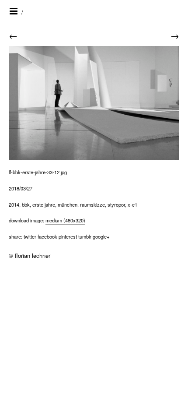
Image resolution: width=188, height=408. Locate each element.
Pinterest (68, 236)
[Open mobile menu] (14, 11)
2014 (14, 204)
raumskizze (92, 204)
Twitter (30, 236)
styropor (116, 204)
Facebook (47, 236)
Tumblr (84, 236)
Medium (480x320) (65, 220)
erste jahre (43, 204)
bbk (26, 204)
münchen (67, 204)
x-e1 (132, 204)
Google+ (101, 236)
